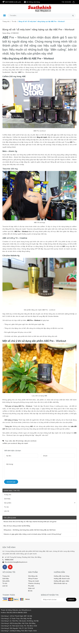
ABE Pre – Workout (21, 231)
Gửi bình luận (11, 482)
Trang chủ (7, 495)
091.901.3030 (11, 612)
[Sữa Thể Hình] (5, 599)
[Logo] (39, 9)
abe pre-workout (30, 441)
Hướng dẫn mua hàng (61, 576)
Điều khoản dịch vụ (60, 583)
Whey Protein (33, 578)
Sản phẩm (7, 503)
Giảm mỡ (31, 588)
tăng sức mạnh (23, 443)
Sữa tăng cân (33, 576)
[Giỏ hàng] (75, 2)
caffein (4, 443)
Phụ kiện (31, 586)
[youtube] (10, 567)
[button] (73, 15)
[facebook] (4, 567)
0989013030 (9, 560)
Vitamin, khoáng (34, 583)
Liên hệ (6, 511)
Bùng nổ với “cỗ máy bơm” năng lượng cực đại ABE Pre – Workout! (38, 29)
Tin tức (6, 507)
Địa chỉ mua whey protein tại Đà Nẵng (17, 526)
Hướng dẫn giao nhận (61, 581)
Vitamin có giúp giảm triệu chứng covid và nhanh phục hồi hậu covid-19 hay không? (32, 534)
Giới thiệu (7, 499)
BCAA (30, 591)
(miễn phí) (13, 2)
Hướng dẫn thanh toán (62, 578)
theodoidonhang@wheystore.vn (16, 562)
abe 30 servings (18, 441)
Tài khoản (66, 2)
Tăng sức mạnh (33, 581)
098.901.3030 (22, 612)
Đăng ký (71, 599)
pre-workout (12, 443)
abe (10, 441)
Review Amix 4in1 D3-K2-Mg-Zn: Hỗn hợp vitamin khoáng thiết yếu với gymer (30, 521)
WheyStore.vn (26, 610)
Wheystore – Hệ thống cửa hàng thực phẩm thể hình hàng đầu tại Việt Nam (30, 530)
